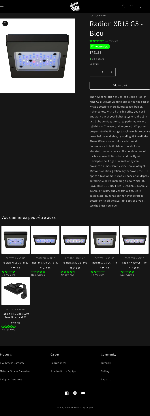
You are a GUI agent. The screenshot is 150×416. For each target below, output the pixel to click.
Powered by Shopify (83, 407)
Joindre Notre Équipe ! (63, 371)
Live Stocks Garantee (12, 363)
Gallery (105, 371)
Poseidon (69, 407)
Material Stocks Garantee (15, 371)
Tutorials (106, 363)
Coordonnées (58, 363)
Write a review (99, 46)
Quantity (94, 63)
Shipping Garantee (11, 379)
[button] (139, 6)
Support (106, 379)
